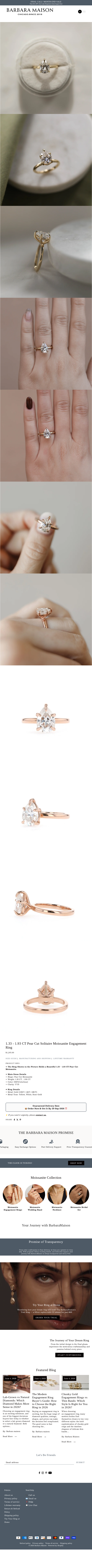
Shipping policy (11, 1515)
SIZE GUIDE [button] (11, 1058)
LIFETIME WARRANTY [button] (63, 1058)
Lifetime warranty (12, 1505)
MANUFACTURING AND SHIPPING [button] (35, 1058)
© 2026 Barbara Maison (38, 1545)
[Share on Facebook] (14, 1120)
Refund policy (25, 1543)
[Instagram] (43, 1472)
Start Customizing (69, 1355)
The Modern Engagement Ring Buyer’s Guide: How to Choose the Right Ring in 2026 (44, 1401)
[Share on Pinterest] (20, 1120)
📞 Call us (30, 1495)
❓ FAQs (29, 1501)
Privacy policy (10, 1498)
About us (8, 1495)
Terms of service (11, 1501)
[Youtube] (50, 1472)
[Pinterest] (46, 1472)
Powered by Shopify (55, 1545)
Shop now (76, 1163)
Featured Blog (46, 1370)
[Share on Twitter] (17, 1120)
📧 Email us (31, 1498)
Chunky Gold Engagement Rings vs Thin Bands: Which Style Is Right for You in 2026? (75, 1401)
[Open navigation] (84, 11)
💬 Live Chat (31, 1505)
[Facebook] (39, 1472)
